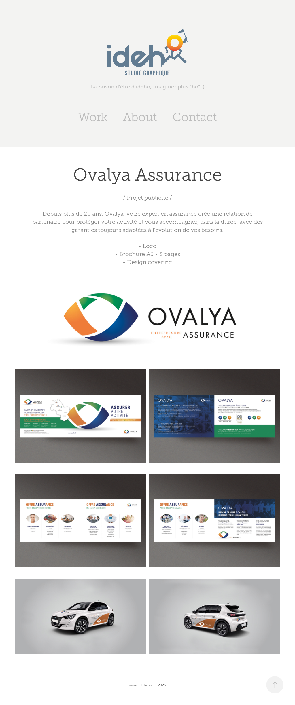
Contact (195, 117)
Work (92, 117)
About (140, 117)
